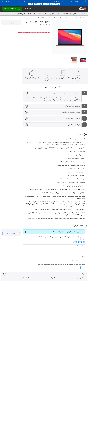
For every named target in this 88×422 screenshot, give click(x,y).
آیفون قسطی (82, 17)
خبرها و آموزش (54, 13)
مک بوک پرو (24, 278)
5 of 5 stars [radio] (74, 242)
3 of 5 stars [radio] (79, 242)
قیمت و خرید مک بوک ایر (59, 17)
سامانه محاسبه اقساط (10, 9)
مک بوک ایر (80, 278)
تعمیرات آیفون (42, 13)
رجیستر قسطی (31, 13)
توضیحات (79, 134)
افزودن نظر (10, 234)
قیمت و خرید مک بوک (72, 17)
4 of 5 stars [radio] (76, 242)
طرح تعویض (21, 13)
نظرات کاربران (78, 226)
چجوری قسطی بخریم (80, 13)
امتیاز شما (82, 240)
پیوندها (82, 274)
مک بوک (53, 278)
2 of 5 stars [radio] (81, 242)
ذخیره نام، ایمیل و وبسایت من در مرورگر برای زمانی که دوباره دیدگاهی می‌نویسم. (61, 264)
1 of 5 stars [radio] (84, 242)
